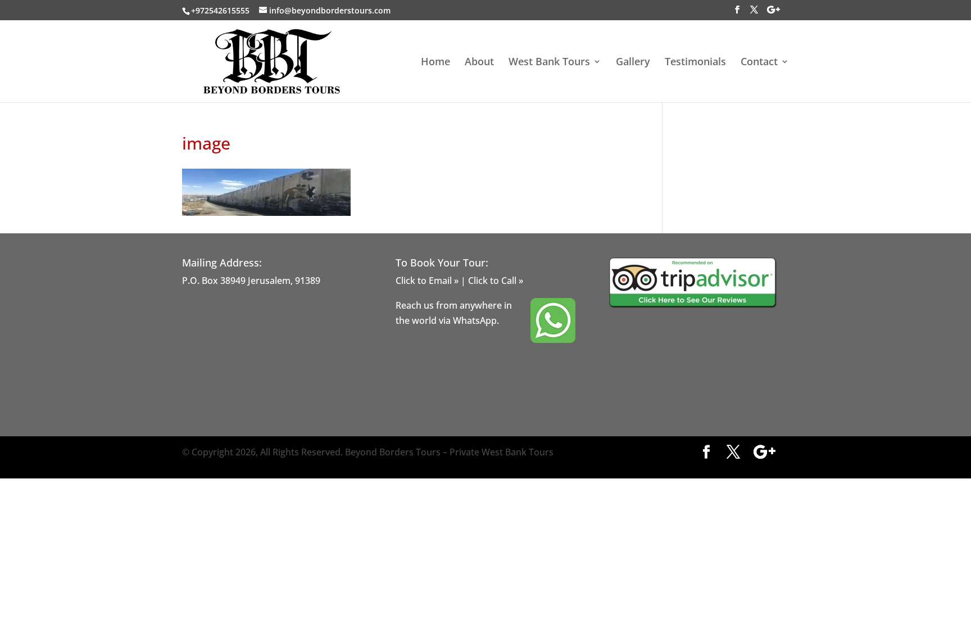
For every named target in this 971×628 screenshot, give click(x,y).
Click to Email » (427, 280)
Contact (759, 62)
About (479, 62)
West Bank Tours (549, 62)
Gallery (633, 62)
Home (435, 62)
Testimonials (695, 62)
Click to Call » (495, 280)
